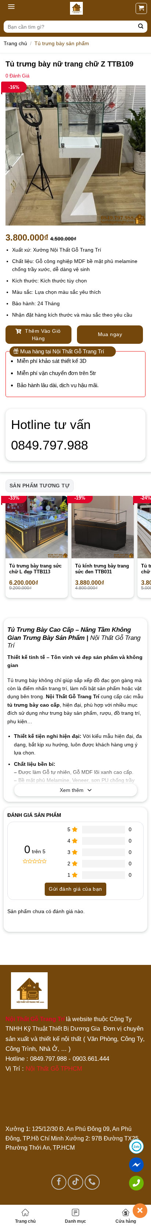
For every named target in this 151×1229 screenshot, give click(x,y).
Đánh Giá (17, 76)
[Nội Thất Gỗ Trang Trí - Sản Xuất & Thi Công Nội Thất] (76, 8)
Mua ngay (110, 334)
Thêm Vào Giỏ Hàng (41, 334)
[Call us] (92, 1182)
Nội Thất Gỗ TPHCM (54, 1068)
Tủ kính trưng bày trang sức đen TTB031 (102, 569)
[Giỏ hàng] (141, 8)
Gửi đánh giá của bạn (75, 889)
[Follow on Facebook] (58, 1182)
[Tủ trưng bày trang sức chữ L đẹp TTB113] (36, 527)
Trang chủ (25, 1221)
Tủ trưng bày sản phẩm (61, 43)
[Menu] (11, 8)
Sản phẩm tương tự (40, 486)
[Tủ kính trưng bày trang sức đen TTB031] (102, 527)
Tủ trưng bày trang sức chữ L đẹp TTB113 (35, 569)
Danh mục (75, 1221)
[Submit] (141, 27)
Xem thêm (72, 790)
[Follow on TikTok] (75, 1182)
